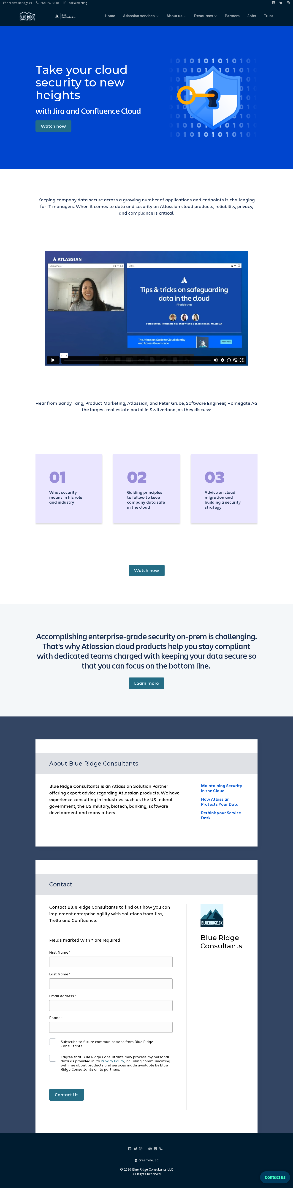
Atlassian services (139, 16)
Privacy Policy (112, 1060)
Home (110, 16)
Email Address (62, 996)
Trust (268, 16)
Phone (55, 1018)
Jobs (251, 16)
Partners (232, 16)
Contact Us (67, 1094)
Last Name (59, 974)
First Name (59, 952)
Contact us (275, 1177)
